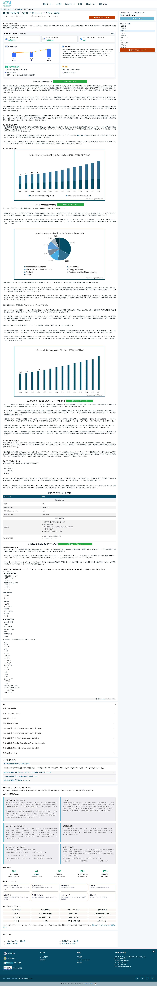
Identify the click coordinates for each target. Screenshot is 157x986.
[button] (115, 704)
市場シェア (124, 33)
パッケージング (11, 9)
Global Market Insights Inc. (10, 978)
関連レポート (124, 47)
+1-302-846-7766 (122, 963)
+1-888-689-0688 (124, 961)
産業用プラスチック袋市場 (70, 941)
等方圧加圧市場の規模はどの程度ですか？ (17, 763)
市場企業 (123, 35)
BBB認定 (36, 874)
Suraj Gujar (102, 699)
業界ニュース (124, 38)
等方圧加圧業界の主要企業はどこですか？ (17, 780)
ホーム (3, 9)
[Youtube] (152, 978)
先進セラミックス (82, 135)
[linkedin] (137, 978)
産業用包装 (19, 9)
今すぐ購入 (138, 18)
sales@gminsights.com (124, 966)
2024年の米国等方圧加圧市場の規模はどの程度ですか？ (21, 776)
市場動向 (123, 28)
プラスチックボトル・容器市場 (16, 941)
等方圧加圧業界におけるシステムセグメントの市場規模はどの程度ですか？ (27, 772)
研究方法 (123, 45)
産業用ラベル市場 (12, 944)
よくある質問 (124, 42)
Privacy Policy (89, 983)
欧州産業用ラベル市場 (68, 944)
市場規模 (123, 26)
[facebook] (147, 978)
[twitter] (142, 978)
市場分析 (123, 31)
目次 (122, 40)
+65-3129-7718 (122, 964)
